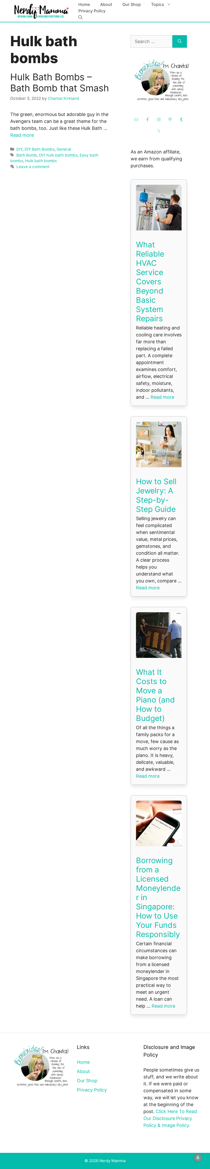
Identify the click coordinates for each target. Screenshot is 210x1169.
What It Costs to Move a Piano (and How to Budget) (155, 695)
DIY (19, 149)
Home (84, 4)
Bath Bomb (26, 155)
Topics (157, 4)
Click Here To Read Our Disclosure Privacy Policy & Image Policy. (170, 1118)
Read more (22, 135)
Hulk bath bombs (41, 160)
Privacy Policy (92, 10)
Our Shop (131, 4)
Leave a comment (33, 166)
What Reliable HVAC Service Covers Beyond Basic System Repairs (150, 281)
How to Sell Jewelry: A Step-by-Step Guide (156, 495)
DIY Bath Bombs (40, 149)
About (106, 4)
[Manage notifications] (198, 1158)
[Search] (179, 41)
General (64, 149)
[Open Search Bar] (80, 17)
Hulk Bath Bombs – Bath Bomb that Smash (59, 82)
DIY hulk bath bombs (58, 155)
